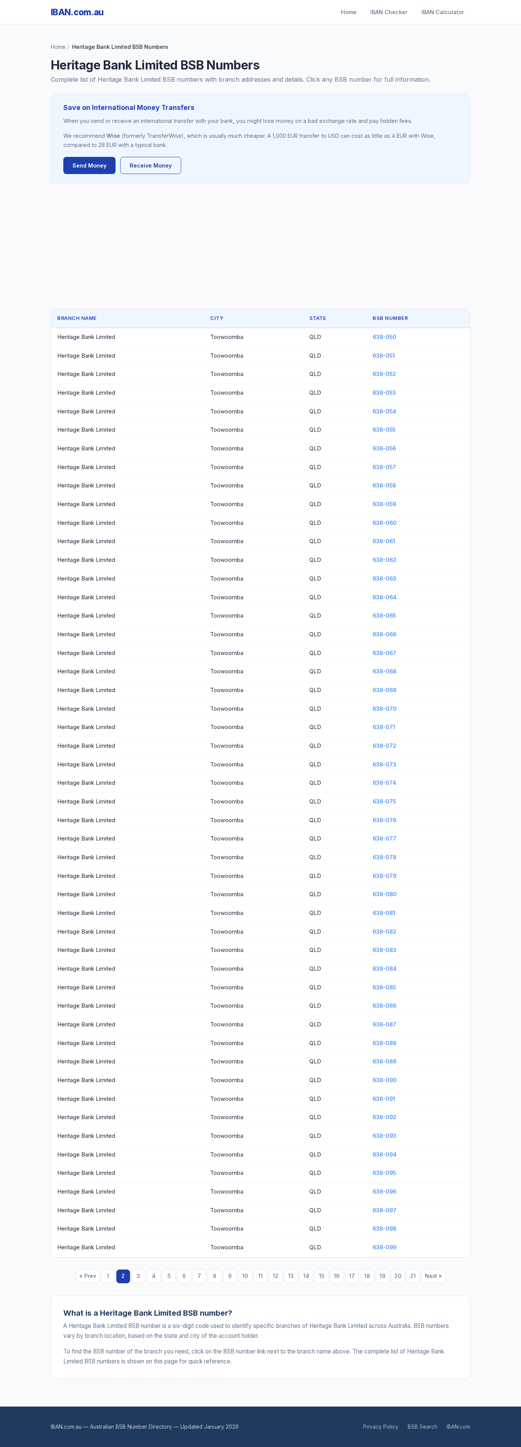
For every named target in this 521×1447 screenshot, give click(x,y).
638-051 (384, 355)
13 (291, 1276)
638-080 (385, 894)
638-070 (385, 708)
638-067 (384, 653)
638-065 (384, 615)
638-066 (384, 634)
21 (413, 1276)
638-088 (384, 1043)
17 (352, 1276)
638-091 (384, 1098)
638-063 (384, 578)
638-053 (384, 392)
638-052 (384, 374)
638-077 (384, 838)
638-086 (384, 1005)
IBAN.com (458, 1426)
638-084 (385, 968)
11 (260, 1276)
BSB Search (422, 1426)
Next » (433, 1276)
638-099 (384, 1247)
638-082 (384, 931)
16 (336, 1276)
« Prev (87, 1276)
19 (382, 1276)
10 (245, 1276)
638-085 (384, 987)
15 (321, 1276)
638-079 (384, 876)
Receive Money (151, 165)
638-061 (384, 541)
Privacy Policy (381, 1426)
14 (306, 1276)
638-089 (384, 1061)
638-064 (385, 597)
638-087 (384, 1024)
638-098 (384, 1228)
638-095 (384, 1173)
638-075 (384, 801)
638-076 (384, 820)
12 (275, 1276)
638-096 (384, 1191)
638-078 (384, 857)
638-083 (384, 950)
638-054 (384, 411)
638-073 (384, 764)
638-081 (384, 913)
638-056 (384, 448)
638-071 (384, 727)
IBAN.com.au (77, 12)
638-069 (384, 690)
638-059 (384, 504)
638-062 (384, 560)
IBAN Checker (389, 12)
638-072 (384, 745)
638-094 (385, 1154)
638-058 (384, 485)
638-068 (384, 671)
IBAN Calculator (442, 12)
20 (397, 1276)
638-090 (385, 1080)
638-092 (384, 1117)
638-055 (384, 429)
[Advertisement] (260, 246)
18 (367, 1276)
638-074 (384, 782)
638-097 (384, 1210)
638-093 (384, 1135)
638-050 (384, 337)
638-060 (385, 522)
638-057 (384, 467)
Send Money (89, 165)
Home (349, 12)
